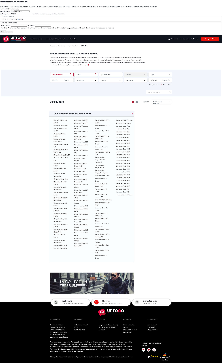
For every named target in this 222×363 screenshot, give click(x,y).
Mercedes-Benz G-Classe (80, 159)
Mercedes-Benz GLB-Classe (81, 202)
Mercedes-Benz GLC (81, 206)
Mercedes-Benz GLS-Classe (102, 132)
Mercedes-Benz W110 (123, 140)
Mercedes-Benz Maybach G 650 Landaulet (100, 160)
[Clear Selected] (70, 74)
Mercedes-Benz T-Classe (101, 257)
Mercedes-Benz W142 (123, 172)
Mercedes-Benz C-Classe (60, 170)
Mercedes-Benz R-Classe (101, 180)
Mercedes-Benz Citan (61, 179)
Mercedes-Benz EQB (60, 248)
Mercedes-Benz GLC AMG (81, 210)
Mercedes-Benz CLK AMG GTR (60, 210)
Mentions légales (75, 357)
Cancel (3, 32)
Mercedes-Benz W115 (123, 149)
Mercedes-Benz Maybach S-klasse (101, 172)
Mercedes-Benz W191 (123, 186)
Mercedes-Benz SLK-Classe (102, 230)
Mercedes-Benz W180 (123, 175)
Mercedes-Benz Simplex (103, 200)
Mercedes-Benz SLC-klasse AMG (102, 225)
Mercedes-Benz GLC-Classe (81, 226)
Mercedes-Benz (73, 46)
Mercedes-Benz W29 (123, 192)
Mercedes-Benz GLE (81, 230)
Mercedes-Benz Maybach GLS (100, 166)
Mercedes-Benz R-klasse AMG (101, 185)
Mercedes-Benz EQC (81, 120)
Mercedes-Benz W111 (123, 143)
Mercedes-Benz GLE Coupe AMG (81, 245)
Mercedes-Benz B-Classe (60, 164)
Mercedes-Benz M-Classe (101, 143)
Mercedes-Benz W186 (123, 177)
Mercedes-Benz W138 (123, 169)
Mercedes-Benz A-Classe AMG (60, 140)
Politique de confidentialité (108, 357)
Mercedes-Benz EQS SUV (81, 151)
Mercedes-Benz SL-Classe (101, 209)
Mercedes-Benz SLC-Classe (102, 220)
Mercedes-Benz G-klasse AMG (80, 165)
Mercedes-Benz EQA (60, 245)
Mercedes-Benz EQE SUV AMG (81, 138)
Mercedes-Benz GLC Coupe (81, 215)
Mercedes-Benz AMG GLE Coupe (61, 151)
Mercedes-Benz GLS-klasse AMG (102, 137)
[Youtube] (143, 350)
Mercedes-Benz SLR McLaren (102, 241)
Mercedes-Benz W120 (123, 152)
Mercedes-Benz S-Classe (101, 190)
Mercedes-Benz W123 (123, 157)
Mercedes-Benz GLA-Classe (81, 186)
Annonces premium (35, 39)
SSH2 (21, 19)
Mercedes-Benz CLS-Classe (61, 225)
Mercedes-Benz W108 (123, 137)
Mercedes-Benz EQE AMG (81, 127)
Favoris (195, 39)
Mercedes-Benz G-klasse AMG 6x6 (80, 170)
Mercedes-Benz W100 (123, 132)
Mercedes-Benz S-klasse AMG (101, 196)
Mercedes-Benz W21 (122, 189)
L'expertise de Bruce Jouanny (55, 39)
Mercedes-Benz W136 (123, 166)
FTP (5, 19)
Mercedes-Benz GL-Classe (80, 175)
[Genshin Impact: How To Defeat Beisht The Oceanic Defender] (14, 38)
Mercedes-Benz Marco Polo (102, 153)
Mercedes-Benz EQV (81, 155)
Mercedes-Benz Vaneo (123, 123)
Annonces (61, 46)
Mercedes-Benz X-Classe (124, 195)
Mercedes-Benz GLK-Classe (102, 127)
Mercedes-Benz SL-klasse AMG (101, 214)
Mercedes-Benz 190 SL (61, 125)
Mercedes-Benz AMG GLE (61, 146)
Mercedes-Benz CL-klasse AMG (60, 188)
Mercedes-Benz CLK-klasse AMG (61, 220)
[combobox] (62, 74)
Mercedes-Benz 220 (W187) (60, 130)
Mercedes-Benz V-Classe (124, 120)
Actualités (72, 39)
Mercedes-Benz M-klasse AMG (101, 148)
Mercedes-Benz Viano (123, 126)
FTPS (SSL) (12, 19)
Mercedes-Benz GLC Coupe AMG (81, 221)
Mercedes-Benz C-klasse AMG (60, 175)
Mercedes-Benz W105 (123, 134)
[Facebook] (149, 350)
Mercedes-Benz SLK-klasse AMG (102, 236)
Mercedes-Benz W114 (123, 146)
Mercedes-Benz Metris (102, 176)
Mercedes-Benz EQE (81, 123)
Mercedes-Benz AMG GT (62, 155)
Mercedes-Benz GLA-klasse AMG (81, 191)
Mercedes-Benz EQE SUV (81, 133)
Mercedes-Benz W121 (123, 154)
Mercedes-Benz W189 (123, 183)
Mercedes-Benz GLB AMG (81, 197)
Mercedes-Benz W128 (123, 163)
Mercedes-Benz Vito (122, 129)
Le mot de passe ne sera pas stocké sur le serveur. (32, 14)
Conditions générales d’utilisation (90, 357)
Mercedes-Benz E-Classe (60, 236)
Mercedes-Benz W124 (123, 160)
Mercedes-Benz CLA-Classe (61, 194)
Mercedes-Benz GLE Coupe (81, 239)
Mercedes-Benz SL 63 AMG (102, 204)
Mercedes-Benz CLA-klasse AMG (61, 199)
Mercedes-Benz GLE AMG (81, 234)
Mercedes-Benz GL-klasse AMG (80, 181)
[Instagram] (154, 350)
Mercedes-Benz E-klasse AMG (60, 241)
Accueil (52, 46)
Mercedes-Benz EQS (81, 142)
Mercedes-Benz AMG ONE (61, 159)
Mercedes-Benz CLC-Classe (61, 204)
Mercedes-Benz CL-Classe (60, 183)
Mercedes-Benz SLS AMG (102, 252)
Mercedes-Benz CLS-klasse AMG (61, 231)
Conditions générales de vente (124, 357)
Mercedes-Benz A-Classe (60, 135)
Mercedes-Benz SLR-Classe (102, 246)
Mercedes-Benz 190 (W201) (60, 122)
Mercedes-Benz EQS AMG (81, 146)
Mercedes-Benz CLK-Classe (61, 215)
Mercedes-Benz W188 (123, 180)
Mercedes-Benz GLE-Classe (102, 122)
